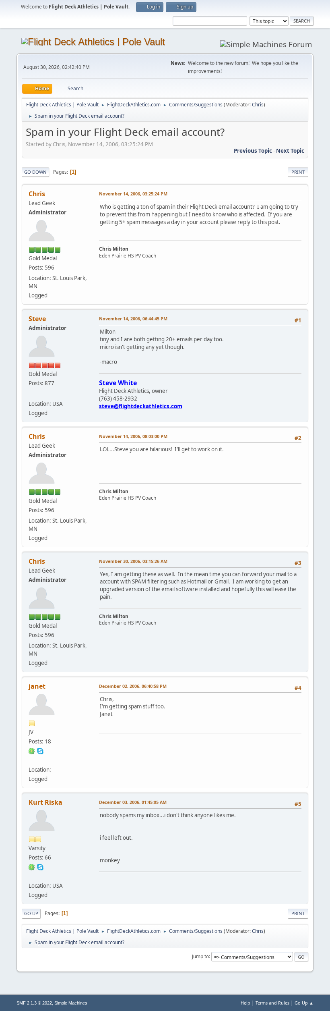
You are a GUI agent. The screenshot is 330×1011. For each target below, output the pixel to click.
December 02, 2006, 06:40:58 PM (133, 686)
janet (37, 686)
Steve (37, 318)
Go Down (35, 172)
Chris (258, 104)
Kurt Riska (45, 802)
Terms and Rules (272, 1003)
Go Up (31, 913)
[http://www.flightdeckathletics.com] (32, 393)
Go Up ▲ (304, 1003)
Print (298, 172)
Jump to (200, 956)
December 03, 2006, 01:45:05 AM (133, 802)
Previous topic (253, 150)
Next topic (290, 150)
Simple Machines (70, 1003)
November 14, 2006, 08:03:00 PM (133, 436)
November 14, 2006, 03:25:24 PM (133, 194)
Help (245, 1003)
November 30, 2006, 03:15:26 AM (133, 561)
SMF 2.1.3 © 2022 (34, 1003)
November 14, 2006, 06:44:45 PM (133, 319)
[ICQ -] (32, 750)
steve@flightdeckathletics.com (140, 406)
